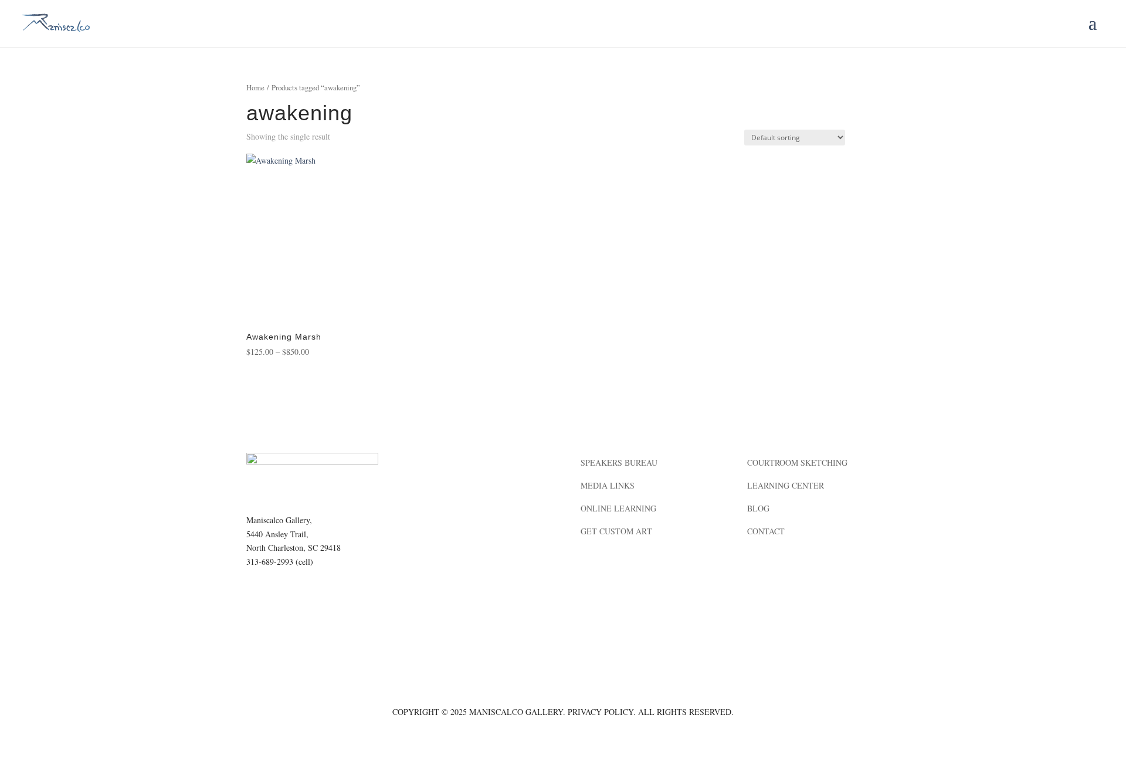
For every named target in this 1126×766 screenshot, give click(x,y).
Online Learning (618, 508)
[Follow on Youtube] (326, 596)
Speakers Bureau (619, 462)
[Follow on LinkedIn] (302, 596)
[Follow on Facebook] (255, 596)
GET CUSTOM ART (616, 531)
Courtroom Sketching (797, 462)
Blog (758, 508)
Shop (424, 554)
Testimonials (443, 508)
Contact (766, 531)
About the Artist (452, 462)
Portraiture (441, 485)
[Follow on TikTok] (349, 596)
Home (255, 87)
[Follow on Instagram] (279, 596)
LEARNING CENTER (785, 485)
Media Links (608, 485)
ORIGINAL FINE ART (453, 531)
